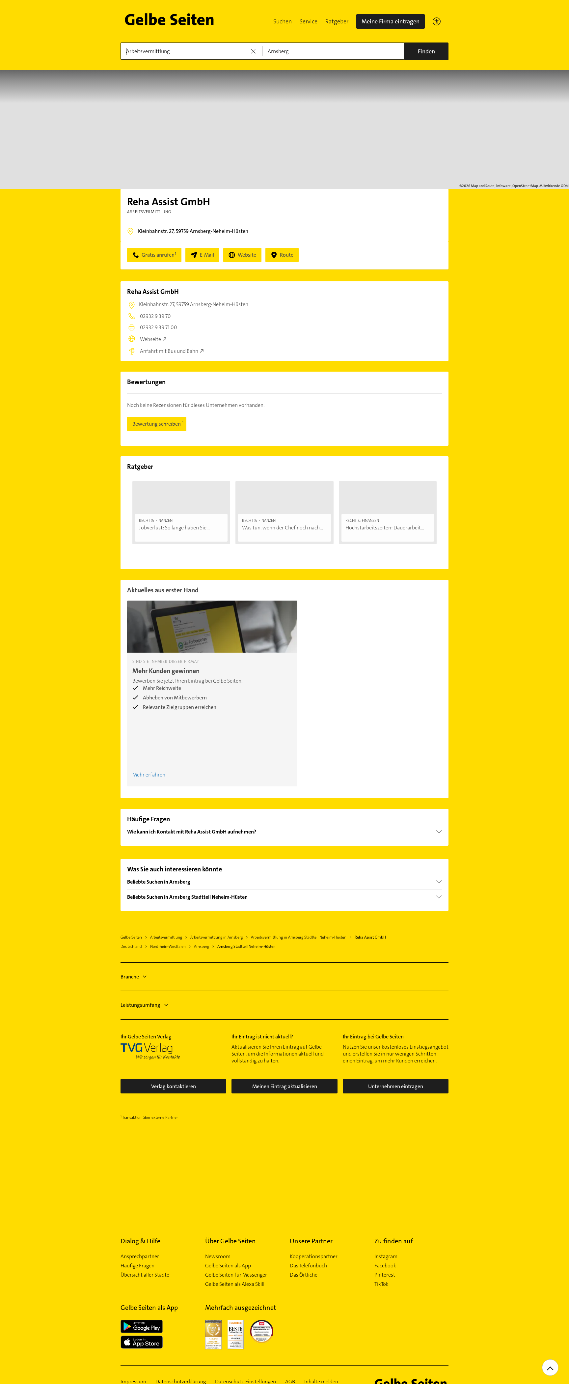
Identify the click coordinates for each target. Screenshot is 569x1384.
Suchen (282, 21)
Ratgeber (336, 21)
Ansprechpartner (140, 1256)
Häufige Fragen (137, 1265)
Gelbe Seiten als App (228, 1265)
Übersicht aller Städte (145, 1275)
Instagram (385, 1256)
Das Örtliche (303, 1275)
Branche (130, 976)
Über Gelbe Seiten (230, 1241)
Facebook (385, 1265)
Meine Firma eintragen (391, 21)
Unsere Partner (311, 1241)
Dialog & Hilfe (140, 1241)
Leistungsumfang (140, 1005)
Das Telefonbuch (308, 1265)
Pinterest (384, 1275)
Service (308, 21)
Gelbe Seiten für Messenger (236, 1275)
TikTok (381, 1284)
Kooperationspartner (314, 1256)
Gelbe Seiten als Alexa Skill (234, 1284)
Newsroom (217, 1256)
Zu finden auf (393, 1241)
